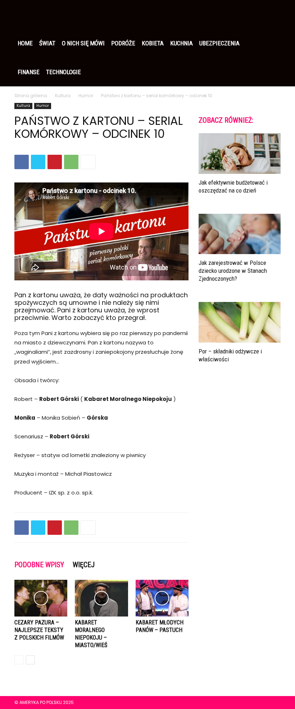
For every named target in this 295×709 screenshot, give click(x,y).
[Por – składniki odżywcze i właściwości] (240, 322)
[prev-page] (18, 659)
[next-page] (30, 659)
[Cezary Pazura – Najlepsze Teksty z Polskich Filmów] (40, 598)
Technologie (63, 72)
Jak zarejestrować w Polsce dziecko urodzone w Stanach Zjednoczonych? (233, 270)
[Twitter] (38, 162)
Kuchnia (181, 43)
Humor (85, 95)
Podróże (123, 43)
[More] (88, 162)
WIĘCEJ (84, 564)
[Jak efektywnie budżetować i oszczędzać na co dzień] (240, 153)
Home (25, 43)
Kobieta (153, 43)
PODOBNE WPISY (39, 564)
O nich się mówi (83, 43)
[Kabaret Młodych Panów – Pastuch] (162, 598)
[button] (272, 14)
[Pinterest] (54, 162)
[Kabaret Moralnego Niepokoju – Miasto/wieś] (101, 598)
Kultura (63, 95)
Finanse (29, 72)
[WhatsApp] (71, 162)
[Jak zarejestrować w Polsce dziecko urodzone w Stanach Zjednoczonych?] (240, 234)
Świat (47, 43)
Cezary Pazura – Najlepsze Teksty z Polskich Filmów (39, 630)
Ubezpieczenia (219, 43)
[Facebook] (21, 162)
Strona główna (30, 95)
